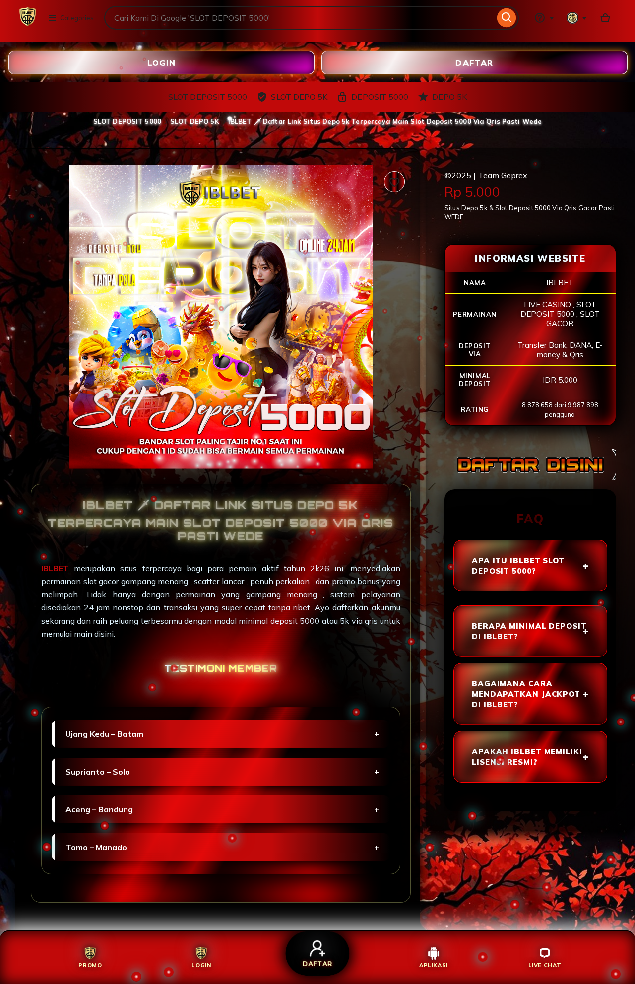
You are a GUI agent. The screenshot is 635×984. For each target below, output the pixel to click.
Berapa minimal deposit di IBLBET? (529, 631)
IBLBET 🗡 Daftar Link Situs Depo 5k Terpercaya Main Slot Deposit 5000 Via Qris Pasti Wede (385, 121)
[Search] (507, 18)
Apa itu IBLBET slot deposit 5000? (518, 566)
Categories (77, 18)
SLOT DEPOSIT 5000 (127, 121)
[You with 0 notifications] (577, 18)
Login (161, 62)
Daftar (474, 62)
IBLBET (57, 568)
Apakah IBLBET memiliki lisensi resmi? (527, 757)
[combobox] (299, 18)
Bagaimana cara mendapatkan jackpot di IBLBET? (526, 694)
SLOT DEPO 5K (194, 121)
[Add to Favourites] (394, 181)
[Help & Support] (544, 18)
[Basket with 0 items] (605, 18)
